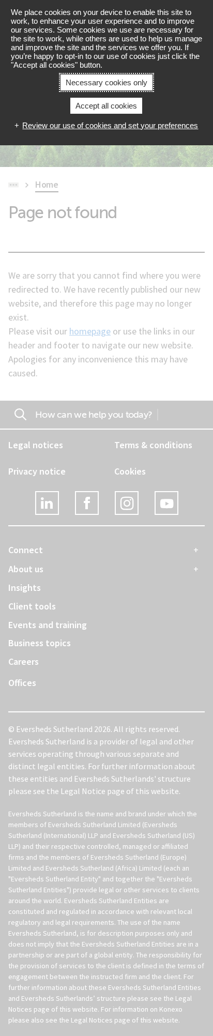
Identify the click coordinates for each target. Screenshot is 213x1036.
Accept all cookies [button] (106, 105)
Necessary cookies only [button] (106, 82)
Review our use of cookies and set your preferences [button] (110, 125)
